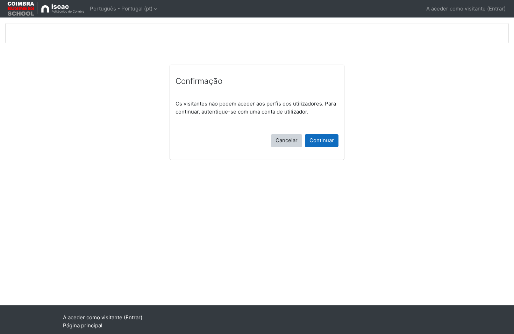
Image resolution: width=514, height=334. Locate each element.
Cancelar (287, 140)
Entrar (496, 8)
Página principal (82, 325)
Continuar (321, 140)
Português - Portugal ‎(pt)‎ (121, 8)
